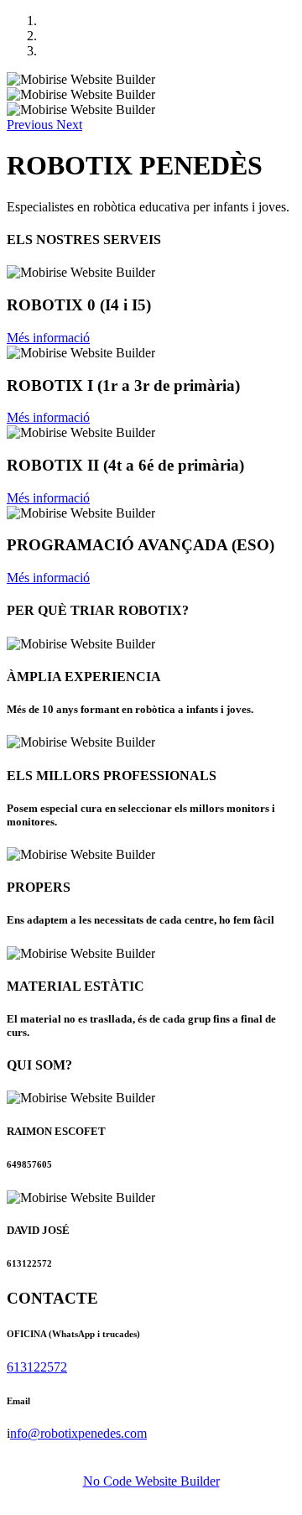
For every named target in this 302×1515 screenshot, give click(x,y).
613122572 (37, 1367)
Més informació (48, 338)
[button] (31, 124)
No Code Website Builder (151, 1481)
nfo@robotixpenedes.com (78, 1433)
